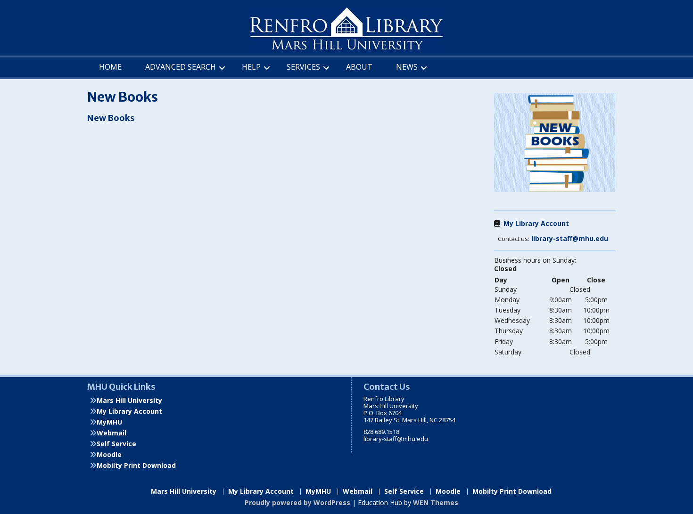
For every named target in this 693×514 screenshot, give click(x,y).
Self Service (116, 443)
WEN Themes (435, 502)
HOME (110, 67)
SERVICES (303, 67)
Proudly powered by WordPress (297, 502)
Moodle (109, 454)
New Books (111, 117)
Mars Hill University (129, 400)
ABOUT (359, 67)
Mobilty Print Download (136, 465)
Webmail (111, 432)
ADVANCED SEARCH (180, 67)
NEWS (407, 67)
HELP (251, 67)
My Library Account (534, 223)
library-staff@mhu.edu (569, 238)
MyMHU (109, 422)
